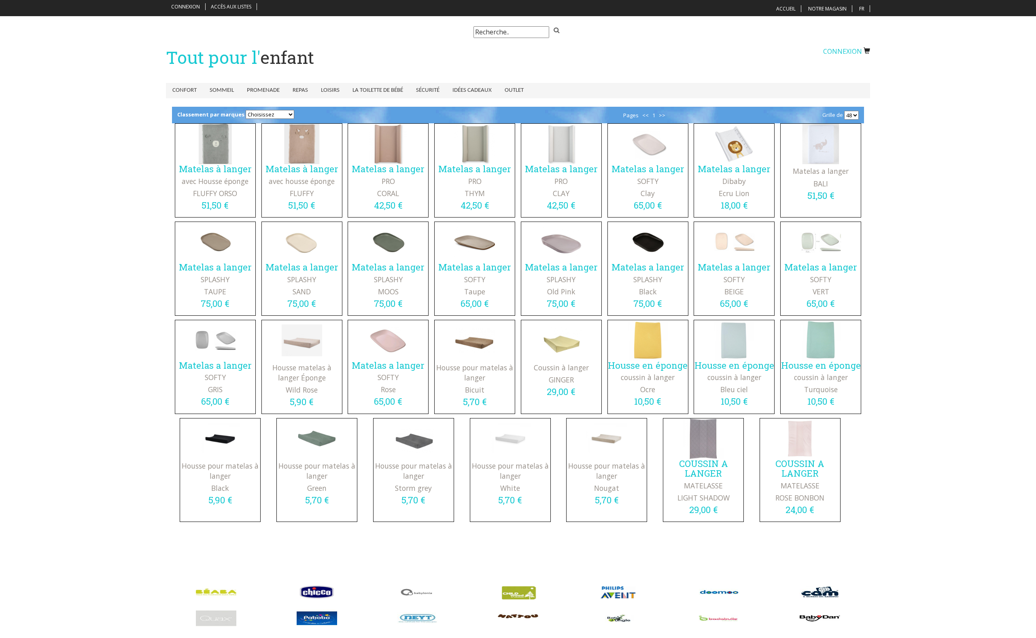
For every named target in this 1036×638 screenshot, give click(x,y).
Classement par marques (210, 114)
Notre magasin (827, 8)
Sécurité (427, 90)
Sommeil (222, 90)
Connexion (185, 6)
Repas (300, 90)
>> (662, 115)
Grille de (832, 114)
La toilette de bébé (377, 90)
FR (861, 8)
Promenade (263, 90)
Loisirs (330, 90)
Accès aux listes (231, 6)
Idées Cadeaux (472, 90)
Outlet (514, 90)
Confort (184, 90)
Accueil (786, 8)
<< (645, 115)
